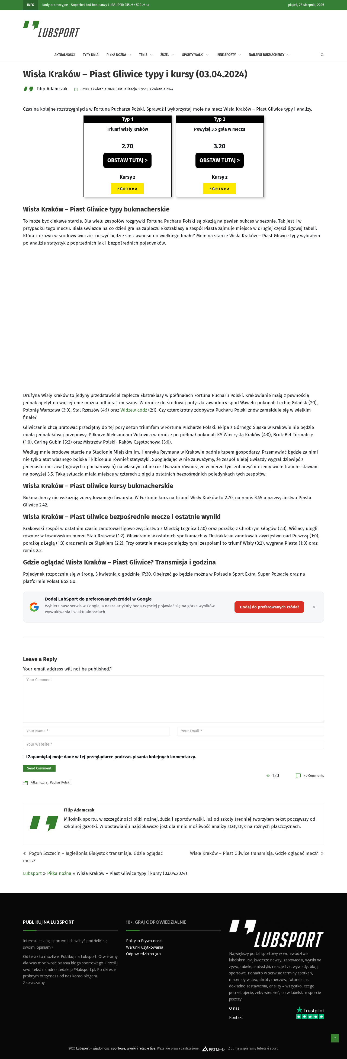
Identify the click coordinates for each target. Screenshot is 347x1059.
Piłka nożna (116, 55)
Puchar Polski (60, 782)
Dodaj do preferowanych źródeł (269, 607)
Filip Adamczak (79, 810)
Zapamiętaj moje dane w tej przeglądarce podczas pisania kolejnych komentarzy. (112, 757)
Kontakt (236, 1017)
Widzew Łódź (133, 410)
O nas (234, 1008)
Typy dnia (90, 55)
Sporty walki (193, 55)
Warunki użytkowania (144, 947)
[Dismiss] (314, 607)
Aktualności (64, 55)
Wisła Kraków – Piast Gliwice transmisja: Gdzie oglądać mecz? (254, 853)
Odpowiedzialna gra (143, 953)
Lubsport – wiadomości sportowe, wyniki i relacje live (115, 1048)
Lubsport (32, 873)
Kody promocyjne (55, 5)
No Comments (313, 776)
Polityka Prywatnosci (144, 940)
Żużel (164, 55)
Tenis (143, 55)
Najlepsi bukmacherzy (266, 55)
